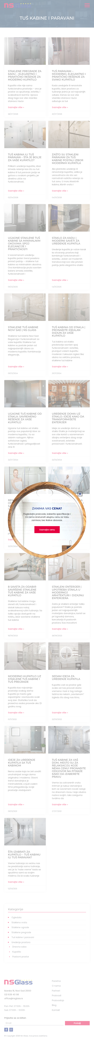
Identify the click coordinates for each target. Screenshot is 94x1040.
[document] (47, 520)
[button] (80, 494)
